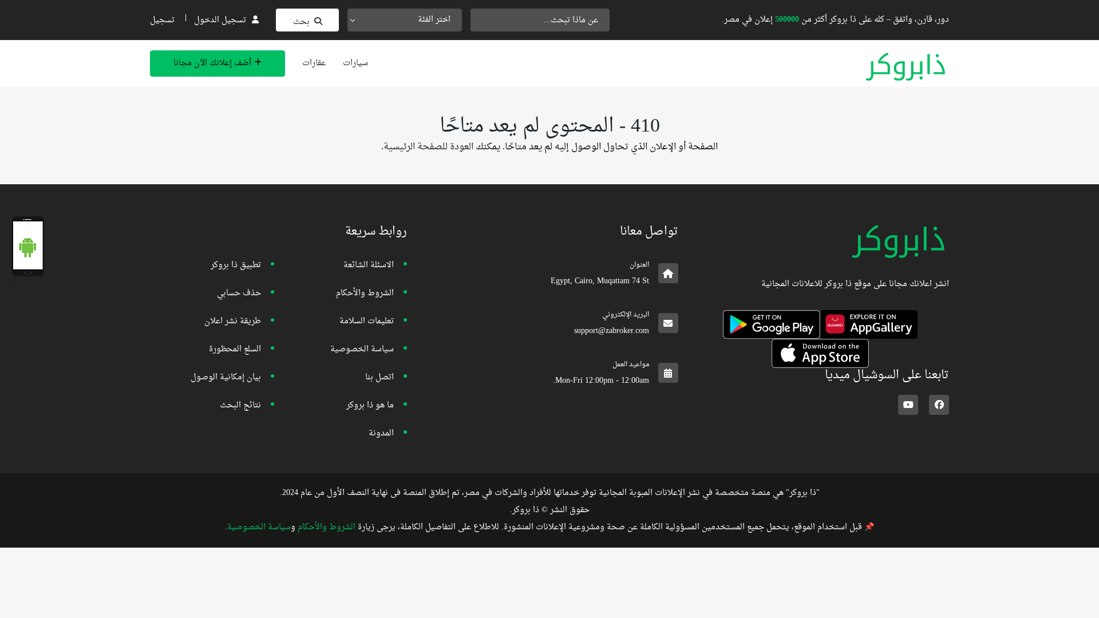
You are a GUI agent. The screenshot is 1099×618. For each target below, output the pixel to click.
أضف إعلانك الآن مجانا (212, 63)
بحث (301, 22)
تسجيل (162, 20)
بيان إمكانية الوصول (226, 377)
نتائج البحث (240, 405)
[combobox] (404, 20)
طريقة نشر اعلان (232, 321)
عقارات (314, 63)
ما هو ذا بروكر (370, 405)
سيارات (355, 63)
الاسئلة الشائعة (368, 265)
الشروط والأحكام (365, 293)
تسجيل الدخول (220, 20)
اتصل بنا (379, 377)
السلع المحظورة (235, 349)
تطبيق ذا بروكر (236, 265)
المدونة (381, 433)
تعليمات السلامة (366, 321)
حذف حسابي (239, 293)
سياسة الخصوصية (362, 349)
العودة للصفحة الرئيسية (428, 147)
